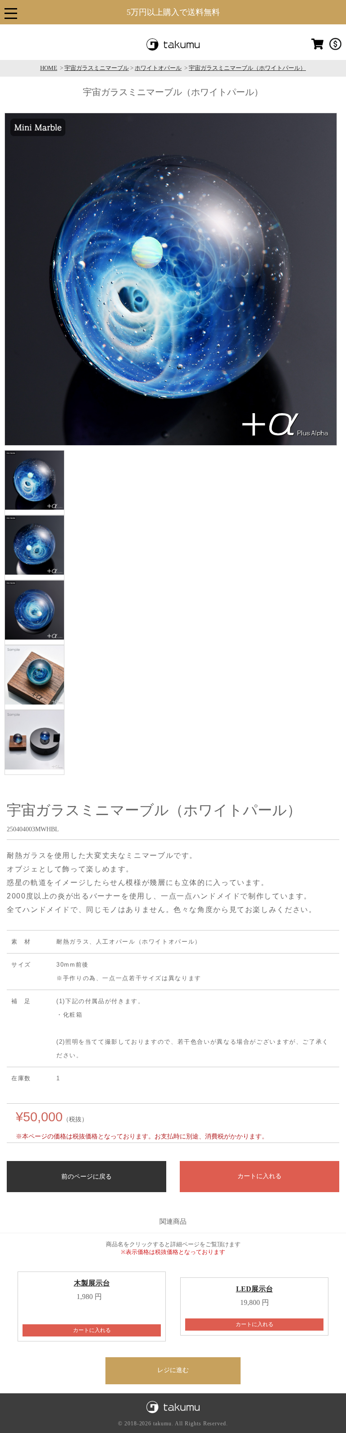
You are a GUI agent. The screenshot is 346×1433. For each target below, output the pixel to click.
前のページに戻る (86, 1176)
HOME (48, 68)
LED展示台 (254, 1289)
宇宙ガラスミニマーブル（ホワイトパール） (247, 68)
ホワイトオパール (158, 68)
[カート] (317, 48)
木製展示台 (92, 1283)
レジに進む (173, 1369)
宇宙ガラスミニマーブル (96, 68)
